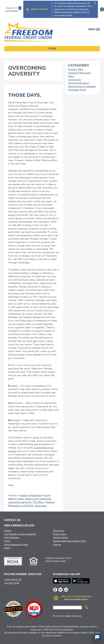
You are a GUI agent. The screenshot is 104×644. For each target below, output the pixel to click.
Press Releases (11, 537)
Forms (7, 541)
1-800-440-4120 (12, 579)
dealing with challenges (38, 498)
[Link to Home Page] (30, 32)
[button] (97, 637)
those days (41, 505)
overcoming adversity (20, 502)
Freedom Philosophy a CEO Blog (31, 504)
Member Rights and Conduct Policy (69, 541)
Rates (7, 548)
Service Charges (60, 537)
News (71, 76)
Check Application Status (16, 544)
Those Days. (24, 95)
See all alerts (12, 11)
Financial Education (78, 83)
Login (52, 48)
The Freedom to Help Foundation (20, 534)
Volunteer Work (77, 89)
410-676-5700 (11, 583)
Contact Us (12, 520)
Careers (7, 530)
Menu (92, 29)
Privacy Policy (59, 534)
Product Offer (75, 69)
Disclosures (58, 530)
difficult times (16, 498)
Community (74, 79)
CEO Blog (38, 502)
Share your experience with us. (76, 599)
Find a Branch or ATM (19, 525)
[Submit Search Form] (86, 607)
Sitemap (57, 544)
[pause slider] (102, 9)
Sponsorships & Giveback (82, 86)
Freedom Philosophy (30, 495)
